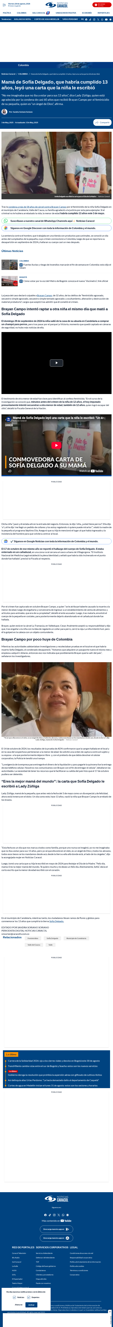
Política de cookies (77, 1266)
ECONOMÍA (87, 13)
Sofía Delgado (52, 938)
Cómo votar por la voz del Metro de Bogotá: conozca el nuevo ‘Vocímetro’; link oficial (65, 281)
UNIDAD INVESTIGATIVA (66, 13)
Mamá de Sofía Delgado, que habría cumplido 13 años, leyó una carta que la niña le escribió (65, 74)
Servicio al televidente (44, 1253)
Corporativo (74, 1275)
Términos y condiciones (79, 1270)
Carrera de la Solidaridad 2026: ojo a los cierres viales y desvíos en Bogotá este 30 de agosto (54, 1060)
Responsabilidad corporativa (81, 1257)
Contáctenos (41, 1270)
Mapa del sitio (41, 1279)
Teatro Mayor (17, 1283)
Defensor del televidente (45, 1257)
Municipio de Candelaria (76, 938)
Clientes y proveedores (44, 1275)
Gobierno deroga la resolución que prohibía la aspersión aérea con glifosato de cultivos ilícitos (55, 1074)
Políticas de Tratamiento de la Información (81, 1305)
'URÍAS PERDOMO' (70, 19)
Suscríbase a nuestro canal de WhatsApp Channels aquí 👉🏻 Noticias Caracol (52, 220)
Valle (51, 945)
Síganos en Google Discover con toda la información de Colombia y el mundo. (53, 228)
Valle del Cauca (34, 945)
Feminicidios (33, 938)
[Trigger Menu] (4, 5)
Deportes (35, 1297)
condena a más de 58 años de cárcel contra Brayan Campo (37, 206)
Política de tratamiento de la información (85, 1262)
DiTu (14, 1275)
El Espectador (17, 1279)
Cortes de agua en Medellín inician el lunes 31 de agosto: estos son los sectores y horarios (53, 1085)
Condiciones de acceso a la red (81, 1253)
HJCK (14, 1270)
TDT (37, 1262)
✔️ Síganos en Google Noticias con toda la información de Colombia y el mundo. (54, 541)
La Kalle (15, 1266)
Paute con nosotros (43, 1283)
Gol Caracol (16, 1262)
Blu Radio (16, 1257)
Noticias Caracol (8, 74)
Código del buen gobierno (46, 1266)
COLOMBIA (21, 13)
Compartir (102, 122)
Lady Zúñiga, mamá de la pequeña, (18, 793)
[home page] (56, 5)
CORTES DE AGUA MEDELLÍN (46, 19)
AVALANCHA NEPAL (22, 19)
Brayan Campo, (45, 295)
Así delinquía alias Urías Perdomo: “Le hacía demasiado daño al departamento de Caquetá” (53, 1080)
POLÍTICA (7, 13)
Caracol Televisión (19, 1253)
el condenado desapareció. (37, 649)
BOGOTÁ (23, 277)
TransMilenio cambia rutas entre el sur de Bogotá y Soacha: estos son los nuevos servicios (53, 1066)
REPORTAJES (104, 13)
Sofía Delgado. (56, 921)
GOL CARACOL (38, 13)
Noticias (20, 1297)
